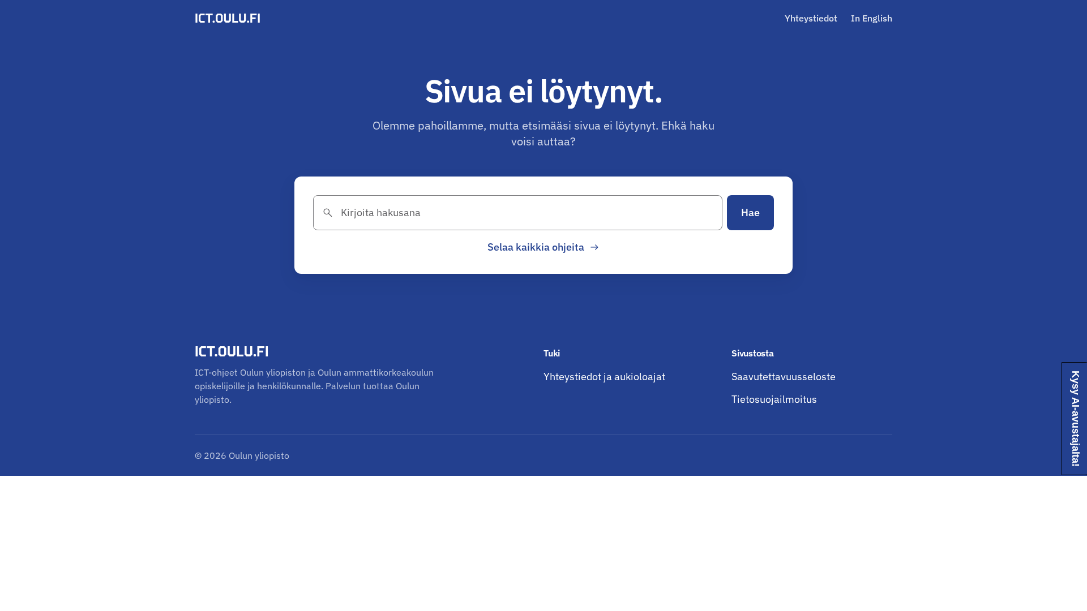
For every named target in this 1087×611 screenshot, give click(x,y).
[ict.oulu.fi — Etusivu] (229, 18)
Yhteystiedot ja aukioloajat (604, 376)
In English (871, 18)
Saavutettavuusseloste (783, 376)
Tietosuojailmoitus (774, 399)
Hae (750, 212)
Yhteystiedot (811, 18)
